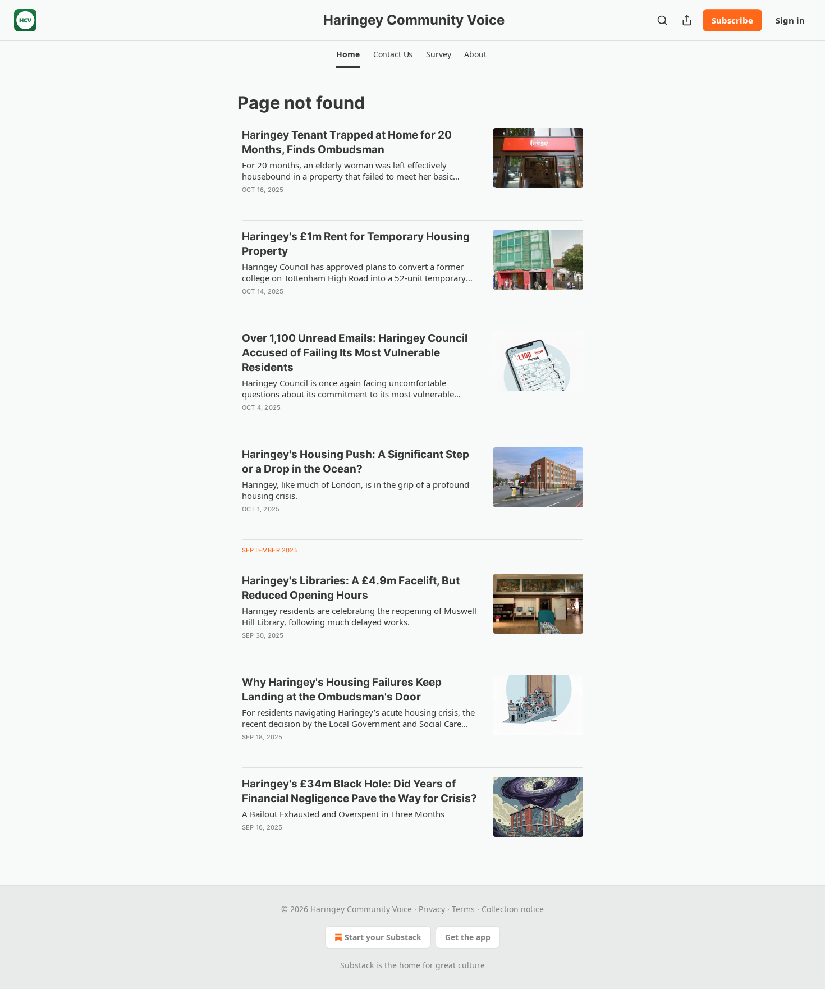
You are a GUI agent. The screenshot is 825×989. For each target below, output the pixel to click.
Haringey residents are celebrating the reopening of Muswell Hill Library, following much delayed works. (359, 616)
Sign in (790, 20)
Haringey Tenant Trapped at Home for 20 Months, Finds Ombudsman (347, 142)
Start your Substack (383, 937)
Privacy (432, 909)
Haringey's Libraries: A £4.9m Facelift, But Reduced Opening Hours (351, 588)
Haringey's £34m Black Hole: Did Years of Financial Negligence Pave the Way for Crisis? (359, 791)
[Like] (249, 204)
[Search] (662, 20)
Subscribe (732, 20)
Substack (357, 965)
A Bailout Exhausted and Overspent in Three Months (343, 813)
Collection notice (513, 909)
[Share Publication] (687, 20)
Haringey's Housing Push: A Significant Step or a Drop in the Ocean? (355, 461)
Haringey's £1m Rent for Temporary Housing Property (356, 244)
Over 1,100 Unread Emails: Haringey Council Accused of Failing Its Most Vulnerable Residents (354, 353)
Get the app (468, 937)
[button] (347, 54)
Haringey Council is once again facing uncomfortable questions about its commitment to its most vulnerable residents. (348, 388)
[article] (412, 169)
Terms (463, 909)
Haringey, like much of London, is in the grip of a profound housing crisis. (355, 490)
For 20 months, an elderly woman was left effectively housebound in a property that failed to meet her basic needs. (347, 170)
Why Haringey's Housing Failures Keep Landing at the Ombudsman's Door (342, 689)
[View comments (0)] (324, 204)
